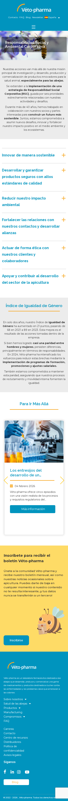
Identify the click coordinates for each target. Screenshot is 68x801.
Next (60, 480)
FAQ (21, 17)
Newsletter (37, 17)
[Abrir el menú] (58, 17)
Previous (7, 480)
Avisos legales (12, 755)
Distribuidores (12, 742)
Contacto (13, 17)
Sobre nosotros (13, 699)
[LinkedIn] (12, 771)
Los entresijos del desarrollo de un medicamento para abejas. (27, 472)
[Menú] (34, 27)
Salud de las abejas (15, 703)
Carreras (9, 729)
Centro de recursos (16, 737)
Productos (10, 708)
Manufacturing (13, 712)
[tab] (34, 154)
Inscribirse (16, 640)
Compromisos (12, 716)
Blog (28, 17)
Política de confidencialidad (14, 748)
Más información (33, 509)
